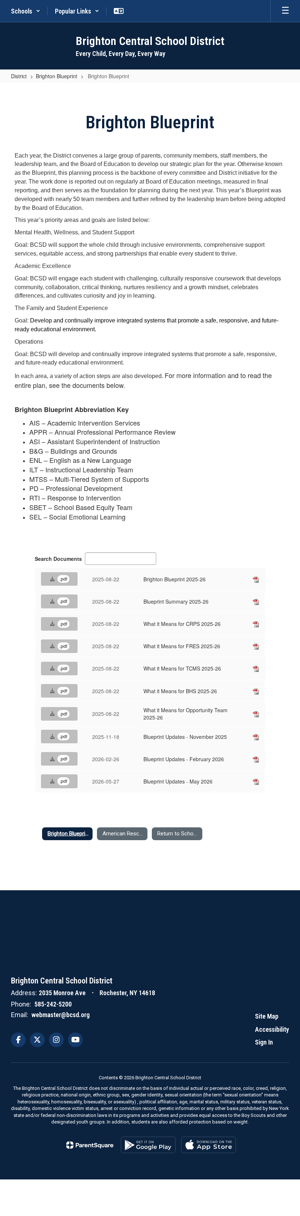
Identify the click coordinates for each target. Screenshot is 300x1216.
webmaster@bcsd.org (60, 1015)
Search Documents (58, 558)
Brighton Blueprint (56, 76)
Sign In (264, 1042)
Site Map (266, 1016)
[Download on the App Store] (208, 1145)
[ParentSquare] (89, 1145)
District (19, 76)
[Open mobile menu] (285, 11)
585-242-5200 (53, 1004)
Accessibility (272, 1029)
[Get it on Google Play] (148, 1145)
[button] (26, 11)
